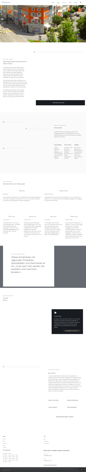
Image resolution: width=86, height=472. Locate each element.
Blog (4, 445)
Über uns (5, 443)
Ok (81, 469)
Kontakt (4, 447)
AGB (44, 439)
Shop (4, 441)
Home (4, 439)
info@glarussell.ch (48, 460)
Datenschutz (46, 443)
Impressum (46, 441)
